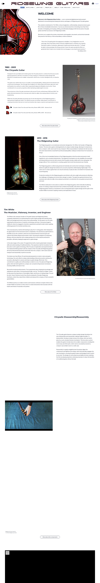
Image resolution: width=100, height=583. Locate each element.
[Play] (11, 107)
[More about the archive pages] (70, 7)
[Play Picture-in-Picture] (48, 429)
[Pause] (7, 429)
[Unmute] (10, 429)
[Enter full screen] (51, 429)
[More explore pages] (34, 7)
